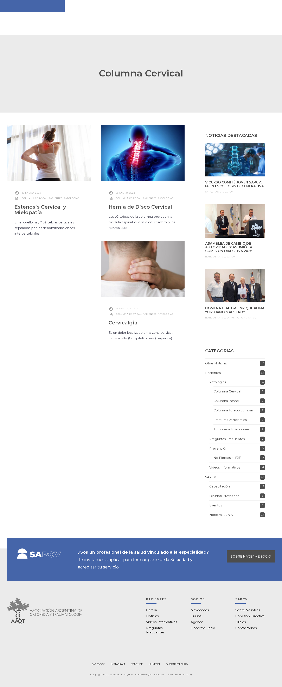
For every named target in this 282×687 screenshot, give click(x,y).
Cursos (196, 616)
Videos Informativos (224, 467)
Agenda (197, 622)
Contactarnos (246, 628)
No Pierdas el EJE (227, 458)
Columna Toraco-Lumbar (233, 410)
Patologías (71, 198)
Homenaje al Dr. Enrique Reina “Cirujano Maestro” (234, 310)
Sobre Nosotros (247, 610)
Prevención (218, 448)
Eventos (215, 505)
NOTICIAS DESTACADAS (231, 135)
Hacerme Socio (203, 628)
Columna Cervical (34, 198)
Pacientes (55, 198)
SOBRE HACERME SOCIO (251, 556)
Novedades (200, 610)
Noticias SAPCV (215, 256)
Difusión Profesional (224, 496)
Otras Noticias (237, 317)
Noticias (152, 616)
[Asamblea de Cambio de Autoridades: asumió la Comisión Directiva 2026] (235, 220)
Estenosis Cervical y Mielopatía (40, 210)
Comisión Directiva (249, 616)
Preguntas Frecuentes (227, 439)
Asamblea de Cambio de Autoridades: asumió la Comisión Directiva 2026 (228, 247)
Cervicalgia (123, 323)
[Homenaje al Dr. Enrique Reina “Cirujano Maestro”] (235, 285)
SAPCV (229, 191)
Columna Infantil (226, 401)
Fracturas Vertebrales (230, 420)
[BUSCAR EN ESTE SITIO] (177, 664)
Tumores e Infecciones (231, 429)
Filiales (240, 622)
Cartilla (151, 610)
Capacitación (214, 191)
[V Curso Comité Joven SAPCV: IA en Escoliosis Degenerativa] (235, 159)
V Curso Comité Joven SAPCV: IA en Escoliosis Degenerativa (234, 184)
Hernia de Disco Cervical (140, 207)
